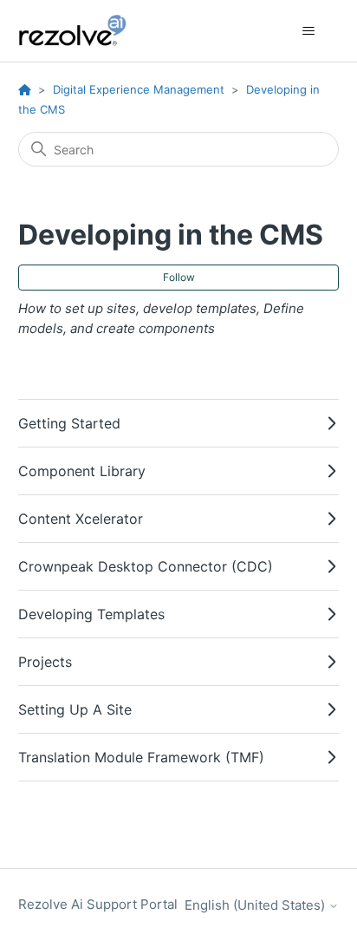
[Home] (82, 31)
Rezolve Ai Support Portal (98, 904)
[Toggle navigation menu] (308, 31)
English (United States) (256, 905)
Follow (179, 277)
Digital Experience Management (138, 89)
